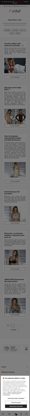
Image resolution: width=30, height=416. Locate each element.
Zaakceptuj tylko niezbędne (16, 398)
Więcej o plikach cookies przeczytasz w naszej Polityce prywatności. (12, 393)
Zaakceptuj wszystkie (16, 406)
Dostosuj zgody (16, 402)
